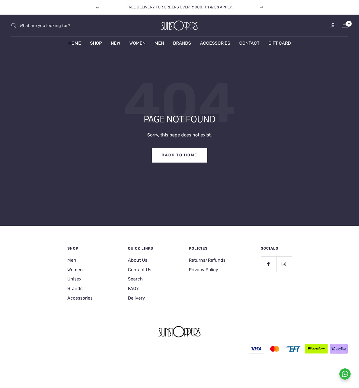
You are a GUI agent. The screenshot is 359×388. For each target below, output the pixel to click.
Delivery (136, 298)
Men (71, 260)
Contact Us (139, 269)
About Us (137, 260)
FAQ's (133, 288)
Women (75, 269)
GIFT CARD (279, 43)
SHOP (96, 43)
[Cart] (345, 25)
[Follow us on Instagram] (284, 264)
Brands (74, 288)
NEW (115, 43)
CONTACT (249, 43)
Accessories (80, 298)
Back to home (179, 155)
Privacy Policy (203, 269)
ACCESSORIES (215, 43)
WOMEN (137, 43)
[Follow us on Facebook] (268, 264)
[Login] (332, 25)
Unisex (74, 279)
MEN (159, 43)
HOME (74, 43)
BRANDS (182, 43)
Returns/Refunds (207, 260)
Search (135, 279)
